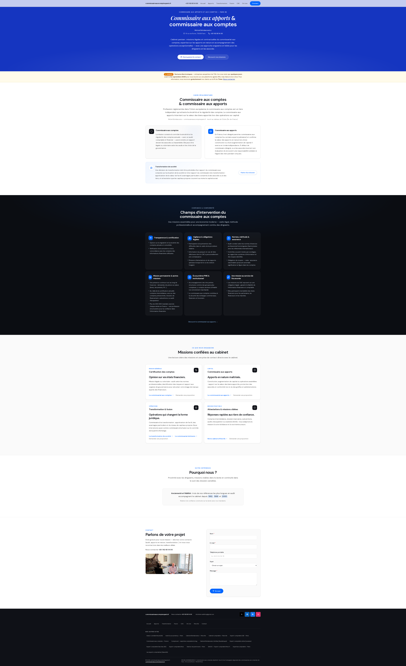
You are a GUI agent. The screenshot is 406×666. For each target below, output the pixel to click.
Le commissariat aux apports (218, 395)
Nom (212, 534)
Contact (255, 3)
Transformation (221, 3)
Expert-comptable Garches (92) (156, 647)
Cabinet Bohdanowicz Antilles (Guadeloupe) (213, 641)
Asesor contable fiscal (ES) (155, 636)
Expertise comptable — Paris (241, 647)
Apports (211, 3)
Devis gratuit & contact (192, 57)
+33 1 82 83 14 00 (217, 33)
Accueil (202, 3)
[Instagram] (258, 614)
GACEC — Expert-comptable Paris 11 (219, 647)
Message (213, 571)
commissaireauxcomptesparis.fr (158, 3)
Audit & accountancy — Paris (174, 636)
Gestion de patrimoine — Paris (196, 647)
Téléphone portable (217, 552)
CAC (238, 3)
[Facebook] (252, 614)
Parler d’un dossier (248, 173)
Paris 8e (196, 624)
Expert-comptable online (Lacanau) (240, 641)
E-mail (213, 543)
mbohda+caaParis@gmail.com (205, 614)
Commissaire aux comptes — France (157, 641)
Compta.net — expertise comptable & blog (184, 641)
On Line (244, 3)
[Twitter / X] (241, 614)
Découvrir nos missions (217, 57)
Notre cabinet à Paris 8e (216, 439)
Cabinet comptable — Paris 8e (218, 636)
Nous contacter (229, 79)
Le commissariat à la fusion (185, 436)
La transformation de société (160, 436)
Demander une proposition (185, 395)
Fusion (232, 3)
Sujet (212, 561)
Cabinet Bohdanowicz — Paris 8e (196, 636)
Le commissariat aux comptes (160, 395)
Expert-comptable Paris (176, 647)
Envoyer (218, 591)
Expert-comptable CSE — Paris (239, 636)
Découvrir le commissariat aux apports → (203, 322)
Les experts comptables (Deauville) (157, 652)
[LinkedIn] (247, 614)
